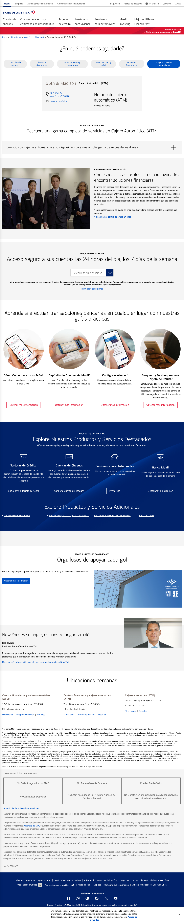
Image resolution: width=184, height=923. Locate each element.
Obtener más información (23, 404)
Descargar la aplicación (160, 490)
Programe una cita (25, 714)
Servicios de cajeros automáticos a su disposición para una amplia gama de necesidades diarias (92, 147)
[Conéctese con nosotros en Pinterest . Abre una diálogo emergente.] (96, 898)
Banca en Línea (146, 515)
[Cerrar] (179, 914)
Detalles (41, 714)
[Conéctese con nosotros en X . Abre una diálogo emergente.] (106, 898)
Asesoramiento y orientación (72, 64)
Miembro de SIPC (32, 826)
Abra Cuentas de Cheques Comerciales (112, 515)
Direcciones (7, 714)
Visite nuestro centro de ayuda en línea (112, 216)
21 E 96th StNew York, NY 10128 (59, 95)
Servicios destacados (42, 64)
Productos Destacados (131, 64)
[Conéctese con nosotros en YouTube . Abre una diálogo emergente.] (115, 898)
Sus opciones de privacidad (57, 885)
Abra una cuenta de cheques (69, 490)
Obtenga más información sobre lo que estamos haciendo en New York (35, 662)
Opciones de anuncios (27, 885)
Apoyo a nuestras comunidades (164, 64)
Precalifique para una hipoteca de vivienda (69, 515)
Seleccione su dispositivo (87, 273)
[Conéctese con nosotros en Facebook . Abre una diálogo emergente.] (68, 898)
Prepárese (114, 490)
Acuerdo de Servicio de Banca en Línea (21, 808)
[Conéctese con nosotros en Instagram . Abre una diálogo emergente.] (77, 898)
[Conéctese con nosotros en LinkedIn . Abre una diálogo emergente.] (87, 898)
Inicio (5, 37)
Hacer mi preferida (58, 101)
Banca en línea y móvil (103, 64)
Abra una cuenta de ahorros (17, 515)
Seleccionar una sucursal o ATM (163, 32)
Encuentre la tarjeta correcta (23, 490)
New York (28, 37)
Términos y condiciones (92, 288)
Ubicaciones (16, 37)
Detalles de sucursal (15, 64)
